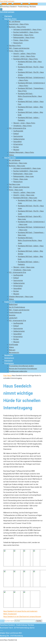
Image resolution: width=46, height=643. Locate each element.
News (9, 375)
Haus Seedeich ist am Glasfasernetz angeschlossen (22, 616)
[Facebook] (16, 4)
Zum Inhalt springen (7, 1)
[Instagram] (33, 4)
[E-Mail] (9, 4)
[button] (9, 363)
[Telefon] (3, 4)
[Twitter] (24, 4)
